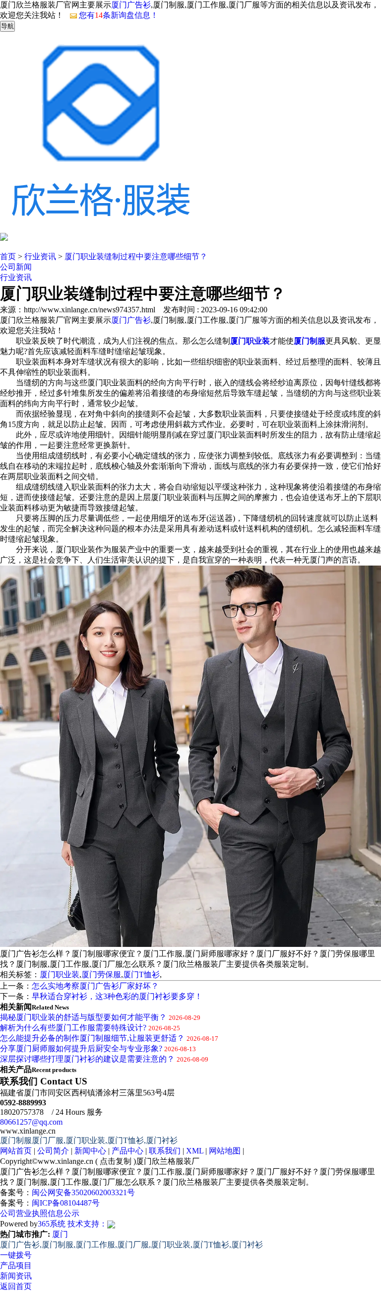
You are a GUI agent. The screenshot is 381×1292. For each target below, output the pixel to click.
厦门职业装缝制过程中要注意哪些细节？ (135, 256)
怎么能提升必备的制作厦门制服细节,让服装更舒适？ (92, 1038)
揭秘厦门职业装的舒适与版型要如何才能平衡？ (83, 1017)
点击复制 (115, 1161)
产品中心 (127, 1151)
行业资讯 (40, 256)
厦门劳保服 (101, 974)
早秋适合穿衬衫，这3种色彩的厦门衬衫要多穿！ (117, 996)
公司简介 (53, 1151)
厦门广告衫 (131, 4)
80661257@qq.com (31, 1122)
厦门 (60, 1234)
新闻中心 (90, 1151)
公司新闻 (16, 267)
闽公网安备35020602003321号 (83, 1192)
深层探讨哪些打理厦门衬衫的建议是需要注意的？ (87, 1059)
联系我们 (165, 1151)
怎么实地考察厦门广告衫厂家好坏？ (95, 986)
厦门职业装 (59, 974)
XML (194, 1151)
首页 (8, 256)
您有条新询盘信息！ (118, 15)
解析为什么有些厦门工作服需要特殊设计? (73, 1027)
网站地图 (225, 1151)
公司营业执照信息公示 (39, 1213)
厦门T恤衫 (141, 974)
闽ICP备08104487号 (66, 1203)
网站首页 (16, 1151)
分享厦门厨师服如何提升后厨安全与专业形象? (81, 1048)
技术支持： (87, 1224)
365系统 (51, 1224)
